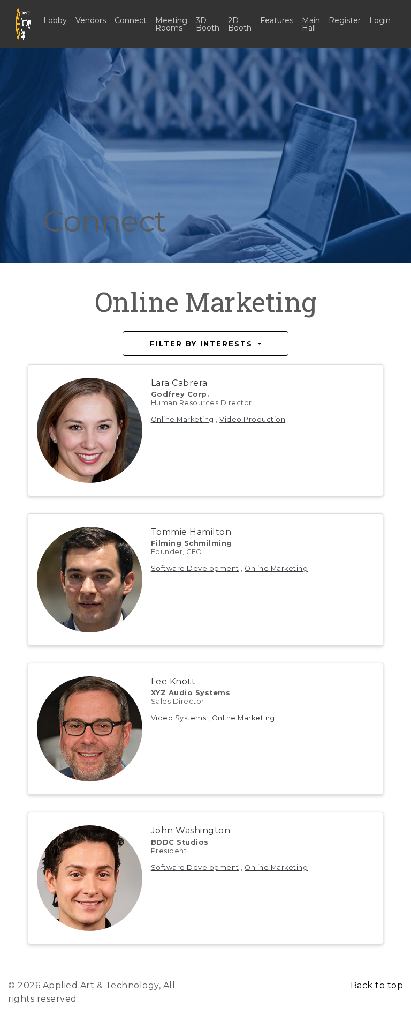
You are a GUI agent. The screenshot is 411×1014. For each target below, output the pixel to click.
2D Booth (240, 24)
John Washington (191, 830)
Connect (131, 20)
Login (380, 20)
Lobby (55, 20)
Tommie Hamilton (191, 532)
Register (345, 20)
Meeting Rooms (171, 24)
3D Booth (207, 24)
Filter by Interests (203, 343)
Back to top (377, 985)
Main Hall (311, 24)
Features (276, 20)
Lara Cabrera (179, 383)
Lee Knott (173, 681)
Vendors (90, 20)
